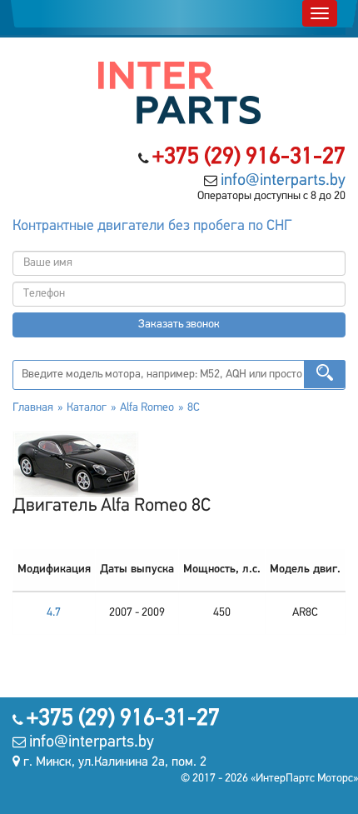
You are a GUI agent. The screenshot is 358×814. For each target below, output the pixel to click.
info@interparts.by (283, 180)
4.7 (54, 613)
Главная (32, 408)
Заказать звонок (179, 324)
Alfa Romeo (147, 408)
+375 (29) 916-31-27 (249, 157)
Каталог (87, 408)
